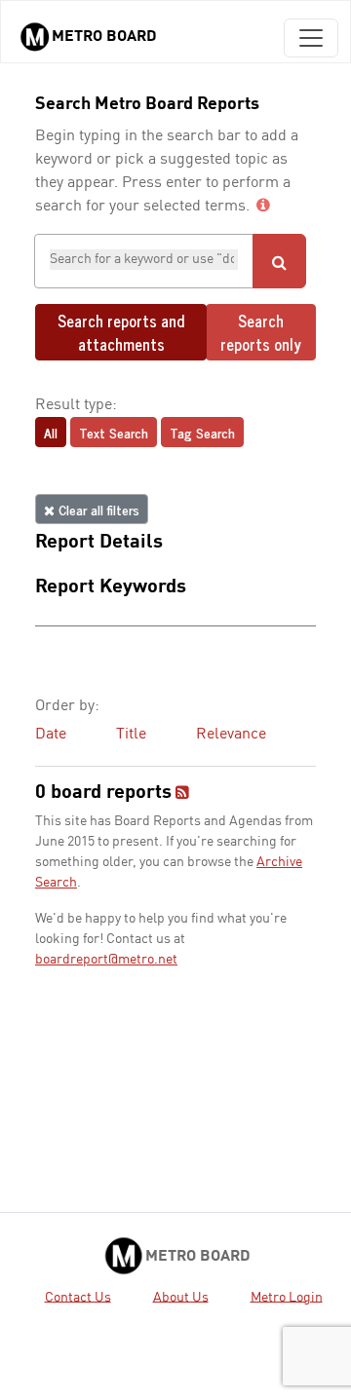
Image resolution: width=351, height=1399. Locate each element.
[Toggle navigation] (311, 38)
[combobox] (144, 261)
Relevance (231, 734)
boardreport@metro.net (106, 959)
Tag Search (202, 432)
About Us (181, 1297)
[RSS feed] (182, 794)
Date (50, 734)
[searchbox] (144, 259)
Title (131, 734)
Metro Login (287, 1297)
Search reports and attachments (121, 332)
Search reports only (260, 332)
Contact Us (78, 1297)
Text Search (113, 432)
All (51, 432)
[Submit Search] (279, 261)
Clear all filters (97, 509)
